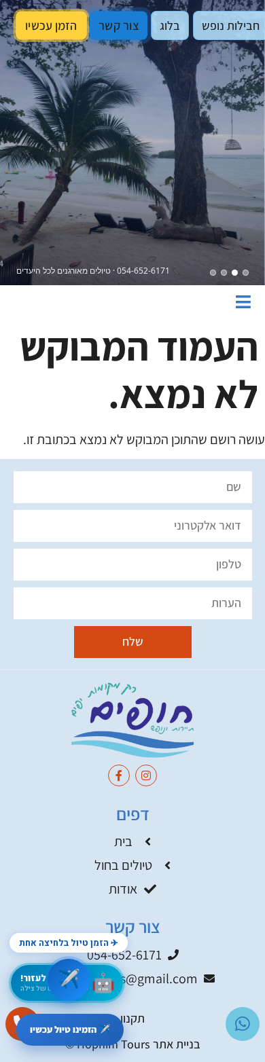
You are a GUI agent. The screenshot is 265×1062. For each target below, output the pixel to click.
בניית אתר (176, 1044)
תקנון (132, 1018)
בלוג (170, 25)
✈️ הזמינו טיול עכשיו (70, 1029)
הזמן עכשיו (51, 25)
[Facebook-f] (119, 775)
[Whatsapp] (243, 1024)
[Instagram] (146, 775)
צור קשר (118, 25)
